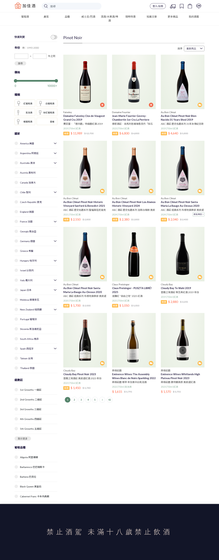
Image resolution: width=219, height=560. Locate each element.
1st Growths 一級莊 (30, 389)
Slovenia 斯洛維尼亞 (30, 328)
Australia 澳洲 (27, 162)
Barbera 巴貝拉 (28, 476)
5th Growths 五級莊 (31, 428)
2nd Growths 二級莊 (31, 399)
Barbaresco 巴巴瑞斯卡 (32, 467)
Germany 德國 (27, 241)
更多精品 (173, 16)
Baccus (25, 5)
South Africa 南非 (29, 338)
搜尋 (20, 63)
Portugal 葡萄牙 (28, 319)
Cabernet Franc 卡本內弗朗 (34, 496)
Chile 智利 (25, 192)
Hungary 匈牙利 (28, 260)
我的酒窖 (194, 16)
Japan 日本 (25, 290)
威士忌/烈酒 (88, 16)
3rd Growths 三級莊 (30, 409)
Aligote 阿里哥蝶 (29, 457)
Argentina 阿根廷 (29, 153)
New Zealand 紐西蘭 (31, 309)
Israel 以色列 (27, 270)
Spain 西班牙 (27, 348)
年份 (198, 214)
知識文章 (152, 16)
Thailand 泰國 (27, 368)
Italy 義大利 (26, 280)
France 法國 (26, 221)
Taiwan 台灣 (26, 358)
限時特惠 (130, 16)
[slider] (36, 80)
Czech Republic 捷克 (31, 202)
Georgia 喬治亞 (28, 231)
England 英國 (27, 211)
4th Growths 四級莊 (31, 419)
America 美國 (27, 143)
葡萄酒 (25, 16)
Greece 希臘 (26, 250)
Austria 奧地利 (28, 172)
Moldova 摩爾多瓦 (29, 299)
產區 (46, 16)
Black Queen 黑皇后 (30, 486)
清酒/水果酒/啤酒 (109, 18)
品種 (67, 16)
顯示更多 (23, 438)
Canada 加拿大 (28, 182)
